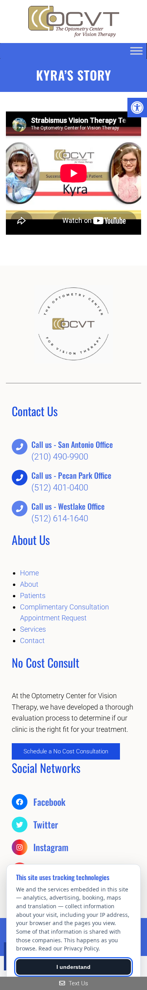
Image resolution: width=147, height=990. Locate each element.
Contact (32, 640)
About (29, 584)
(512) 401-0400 (59, 487)
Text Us (77, 983)
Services (33, 629)
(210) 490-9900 (59, 457)
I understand (73, 967)
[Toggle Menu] (136, 50)
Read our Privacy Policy (68, 948)
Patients (32, 595)
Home (29, 573)
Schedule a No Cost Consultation (66, 751)
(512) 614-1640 (59, 518)
